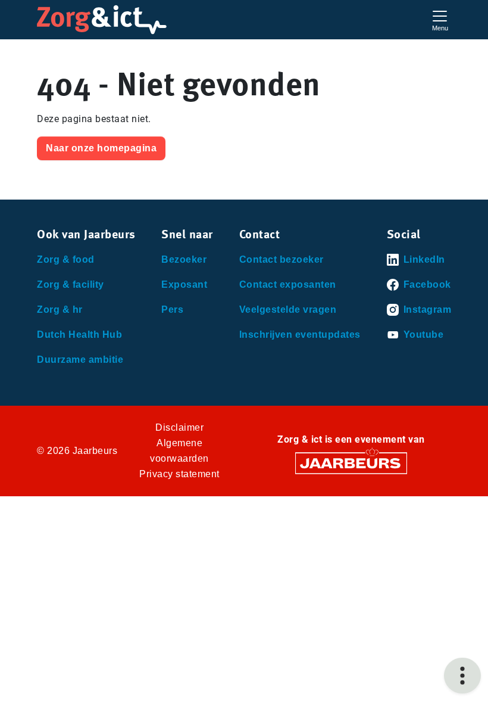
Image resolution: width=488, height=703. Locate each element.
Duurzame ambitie (80, 359)
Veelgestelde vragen (288, 309)
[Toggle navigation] (439, 19)
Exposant (184, 284)
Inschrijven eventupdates (300, 334)
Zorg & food (66, 259)
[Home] (102, 20)
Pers (172, 309)
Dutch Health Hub (79, 334)
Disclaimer (179, 427)
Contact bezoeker (281, 259)
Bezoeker (184, 259)
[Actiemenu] (462, 675)
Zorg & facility (70, 284)
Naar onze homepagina (101, 148)
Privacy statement (179, 474)
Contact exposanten (287, 284)
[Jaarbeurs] (351, 462)
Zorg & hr (60, 309)
